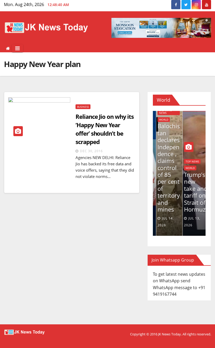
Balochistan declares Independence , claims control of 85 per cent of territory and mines (165, 167)
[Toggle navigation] (17, 48)
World (160, 119)
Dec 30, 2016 (91, 151)
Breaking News (162, 111)
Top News (189, 161)
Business (83, 107)
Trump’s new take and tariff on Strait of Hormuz (192, 192)
